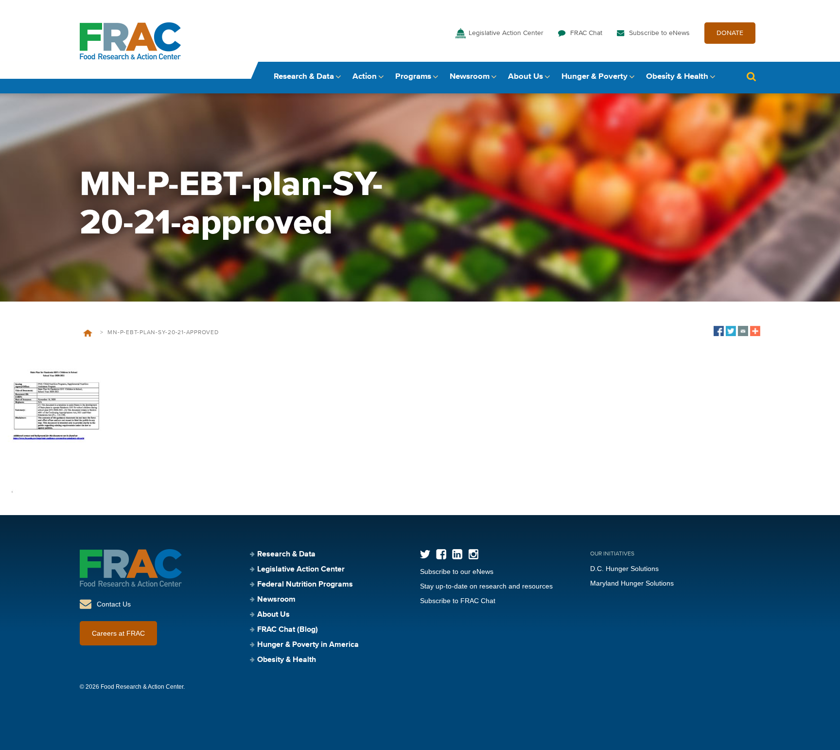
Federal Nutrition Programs (305, 585)
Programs (413, 76)
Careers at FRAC (118, 633)
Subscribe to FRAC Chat (457, 601)
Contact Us (114, 604)
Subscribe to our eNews (456, 571)
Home (88, 333)
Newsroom (470, 76)
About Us (525, 76)
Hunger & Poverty (594, 76)
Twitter (425, 554)
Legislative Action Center (506, 33)
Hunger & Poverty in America (308, 645)
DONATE (730, 33)
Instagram (473, 554)
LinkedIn (457, 554)
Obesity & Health (677, 76)
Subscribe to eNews (659, 33)
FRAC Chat (586, 33)
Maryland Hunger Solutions (632, 583)
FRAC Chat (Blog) (287, 630)
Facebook (441, 554)
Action (364, 76)
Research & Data (304, 76)
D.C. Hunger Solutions (624, 568)
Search (751, 76)
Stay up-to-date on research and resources (486, 586)
